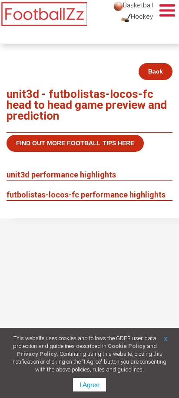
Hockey (142, 16)
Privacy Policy (37, 354)
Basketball (138, 5)
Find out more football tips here (75, 143)
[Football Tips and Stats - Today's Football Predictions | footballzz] (43, 14)
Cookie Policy (127, 346)
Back (155, 71)
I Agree (89, 384)
